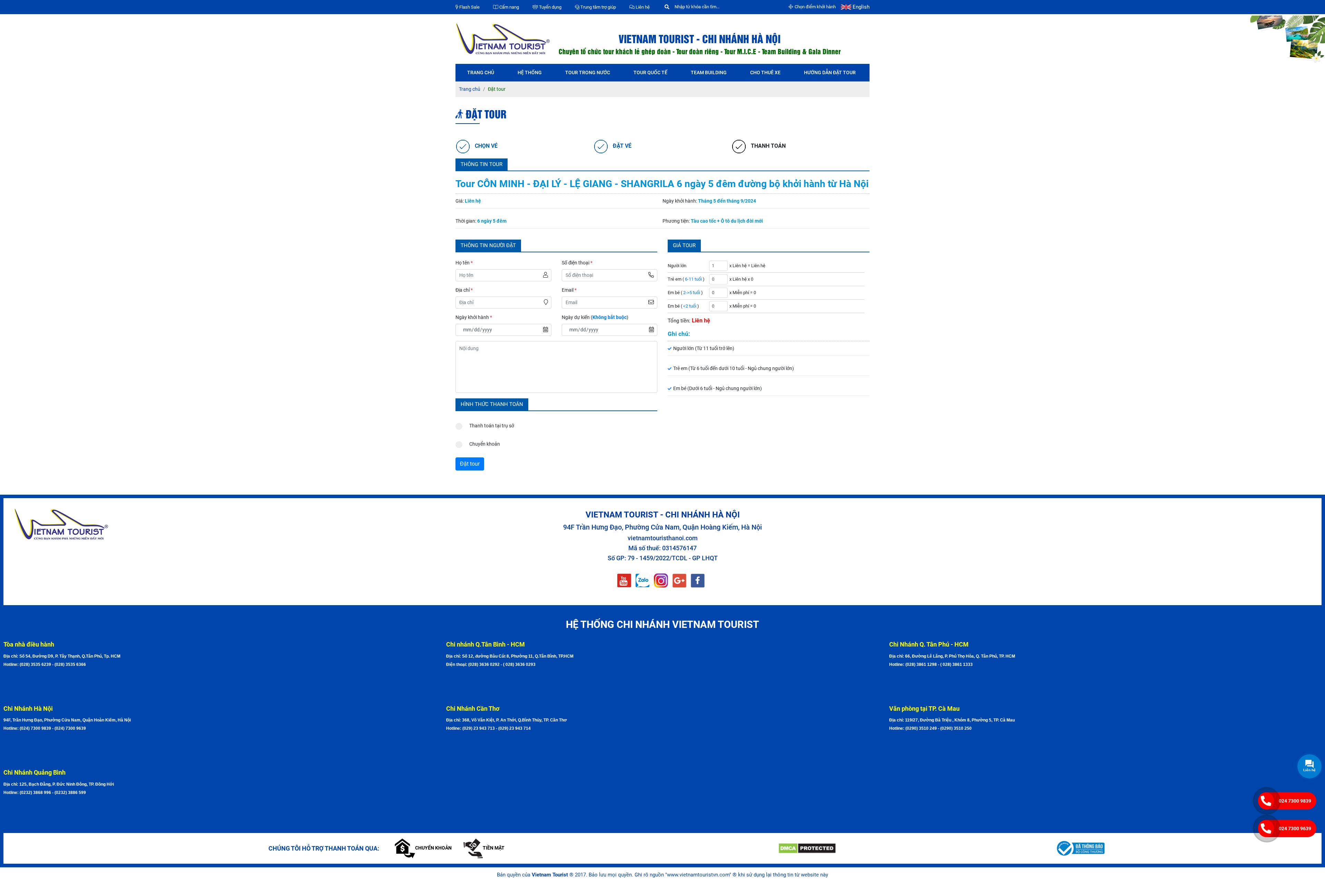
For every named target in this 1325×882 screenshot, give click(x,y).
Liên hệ (642, 7)
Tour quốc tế (650, 72)
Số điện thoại (577, 262)
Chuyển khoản (484, 444)
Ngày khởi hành (473, 317)
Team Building (709, 72)
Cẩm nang (508, 7)
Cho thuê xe (765, 72)
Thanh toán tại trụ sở (491, 425)
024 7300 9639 (1295, 828)
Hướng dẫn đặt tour (830, 72)
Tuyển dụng (549, 7)
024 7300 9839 (1295, 801)
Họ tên (464, 262)
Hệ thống (530, 72)
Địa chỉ (464, 290)
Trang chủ (480, 72)
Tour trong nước (587, 72)
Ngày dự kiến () (595, 317)
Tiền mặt (493, 848)
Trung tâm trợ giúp (597, 7)
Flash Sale (469, 7)
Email (569, 290)
